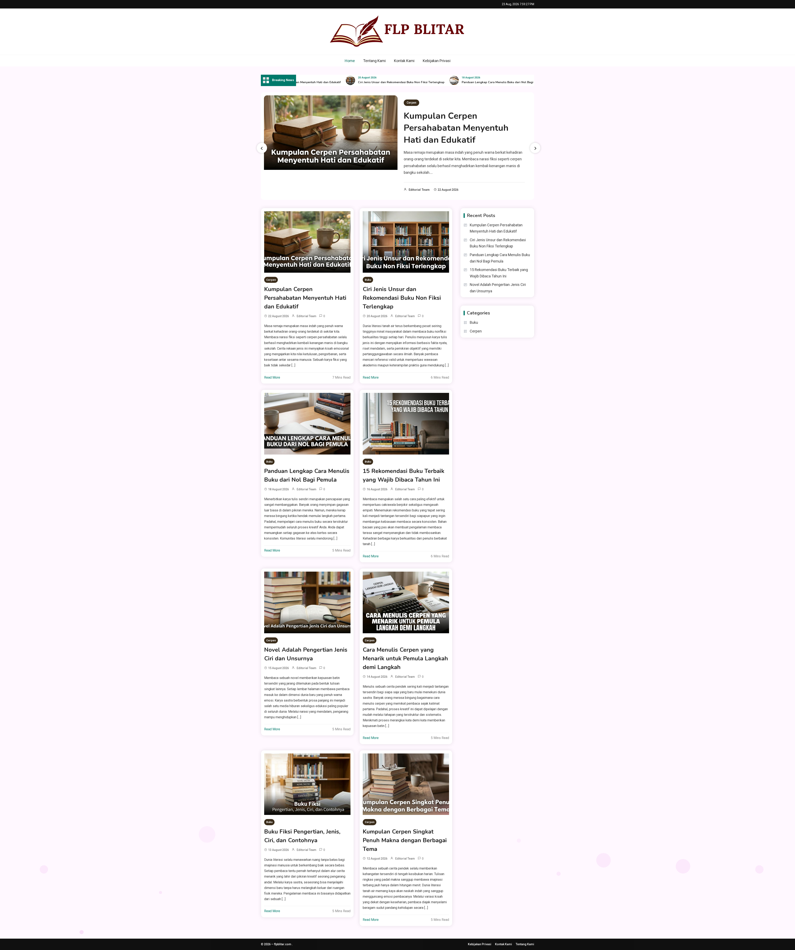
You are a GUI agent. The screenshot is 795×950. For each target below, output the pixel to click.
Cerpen (411, 102)
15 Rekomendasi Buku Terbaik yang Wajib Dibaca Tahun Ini (403, 475)
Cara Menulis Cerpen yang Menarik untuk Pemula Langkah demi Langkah (405, 658)
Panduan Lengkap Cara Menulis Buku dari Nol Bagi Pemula (476, 82)
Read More (272, 377)
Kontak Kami (404, 61)
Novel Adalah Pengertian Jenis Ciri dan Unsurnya (305, 654)
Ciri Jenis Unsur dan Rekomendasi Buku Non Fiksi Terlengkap (374, 82)
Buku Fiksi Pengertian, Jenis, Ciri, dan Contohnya (302, 836)
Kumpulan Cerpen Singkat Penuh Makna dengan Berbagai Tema (405, 840)
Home (350, 61)
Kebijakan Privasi (436, 61)
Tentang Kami (374, 61)
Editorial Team (419, 190)
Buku (368, 279)
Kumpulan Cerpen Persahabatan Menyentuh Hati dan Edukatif (456, 128)
